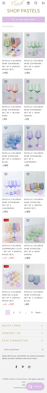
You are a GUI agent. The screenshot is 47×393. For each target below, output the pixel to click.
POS (23, 382)
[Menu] (3, 3)
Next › (39, 312)
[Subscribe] (43, 349)
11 (32, 312)
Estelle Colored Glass (19, 379)
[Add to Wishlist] (6, 35)
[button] (36, 3)
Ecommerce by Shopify (23, 387)
